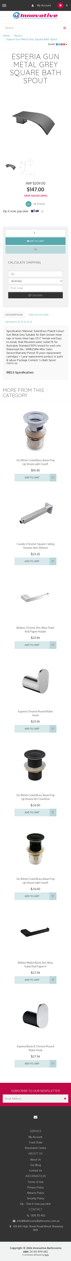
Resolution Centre (35, 1147)
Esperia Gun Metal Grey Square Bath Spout (32, 39)
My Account (43, 5)
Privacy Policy (35, 1187)
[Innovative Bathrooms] (35, 14)
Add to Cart (36, 241)
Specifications (39, 314)
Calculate (37, 295)
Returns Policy (35, 1192)
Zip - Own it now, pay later (35, 1203)
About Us (35, 1159)
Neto (47, 1255)
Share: (52, 44)
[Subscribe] (64, 1098)
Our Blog (35, 1165)
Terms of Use (36, 1181)
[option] (35, 124)
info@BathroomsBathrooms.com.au (38, 1220)
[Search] (64, 28)
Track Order (36, 1142)
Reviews (12, 321)
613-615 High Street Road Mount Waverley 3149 (38, 1228)
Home (6, 35)
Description (14, 314)
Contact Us (35, 1170)
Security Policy (35, 1198)
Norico (18, 35)
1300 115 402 (37, 1215)
